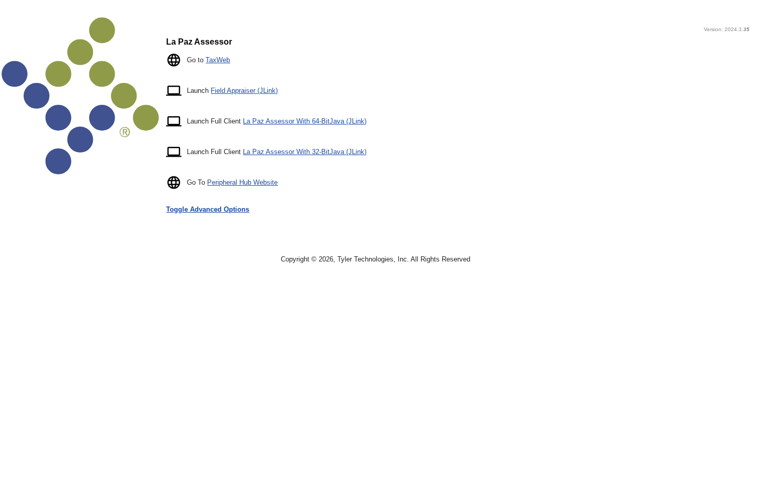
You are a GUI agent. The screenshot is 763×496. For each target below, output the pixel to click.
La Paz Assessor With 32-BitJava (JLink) (304, 152)
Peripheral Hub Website (242, 182)
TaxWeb (218, 60)
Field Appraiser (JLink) (244, 90)
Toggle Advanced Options (207, 209)
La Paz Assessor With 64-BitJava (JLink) (304, 121)
